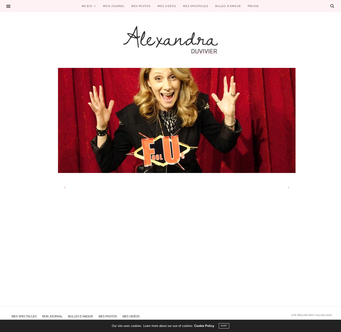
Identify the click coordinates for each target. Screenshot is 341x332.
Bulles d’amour (228, 6)
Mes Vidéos (167, 6)
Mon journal (113, 6)
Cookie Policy (204, 326)
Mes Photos (141, 6)
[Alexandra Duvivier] (170, 40)
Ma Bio (87, 6)
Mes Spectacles (195, 6)
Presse (253, 6)
